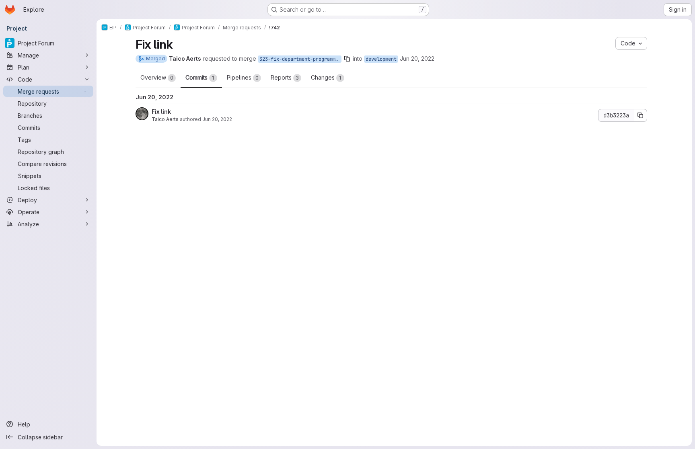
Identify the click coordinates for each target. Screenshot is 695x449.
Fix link (161, 111)
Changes (326, 77)
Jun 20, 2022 (417, 58)
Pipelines (243, 77)
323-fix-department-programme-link (300, 59)
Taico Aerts (165, 119)
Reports (285, 77)
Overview (156, 77)
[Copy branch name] (347, 59)
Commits (199, 77)
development (381, 59)
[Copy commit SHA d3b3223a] (640, 115)
